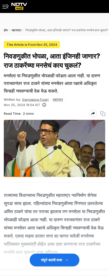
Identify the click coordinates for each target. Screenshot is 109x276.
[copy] (102, 113)
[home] (19, 5)
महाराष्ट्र (58, 99)
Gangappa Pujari (35, 99)
